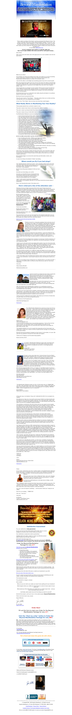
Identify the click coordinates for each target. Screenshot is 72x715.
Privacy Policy (36, 706)
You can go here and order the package (25, 559)
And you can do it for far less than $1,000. (25, 219)
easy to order (21, 540)
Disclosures (19, 302)
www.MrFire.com (20, 629)
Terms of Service (43, 706)
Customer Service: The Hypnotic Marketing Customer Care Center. (36, 708)
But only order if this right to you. (25, 573)
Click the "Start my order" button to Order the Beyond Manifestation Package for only (36, 616)
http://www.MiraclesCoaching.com (23, 633)
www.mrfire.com (39, 47)
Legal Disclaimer (29, 706)
